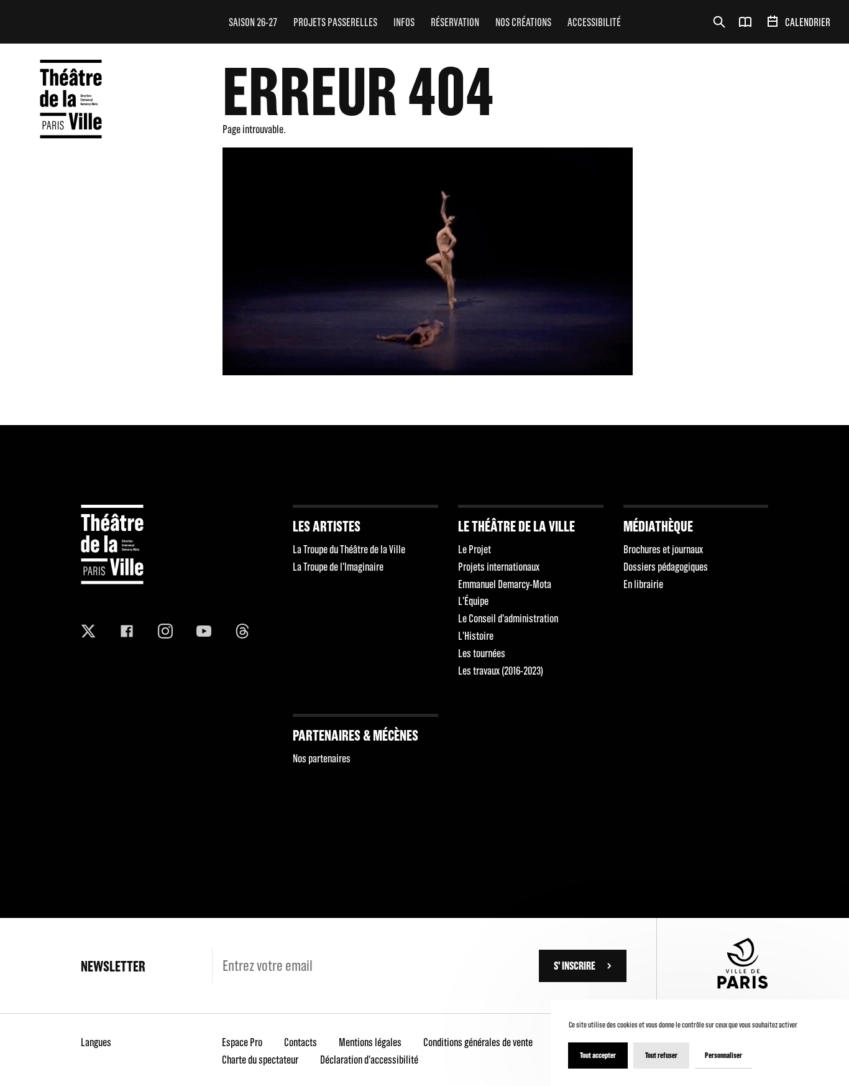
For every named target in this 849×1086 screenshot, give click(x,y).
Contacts (300, 1042)
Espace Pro (242, 1042)
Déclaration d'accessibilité (369, 1059)
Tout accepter (598, 1055)
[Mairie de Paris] (742, 984)
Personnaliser (723, 1055)
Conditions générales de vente (478, 1042)
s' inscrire (574, 965)
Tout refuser (661, 1055)
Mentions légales (370, 1042)
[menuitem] (253, 22)
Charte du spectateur (260, 1059)
